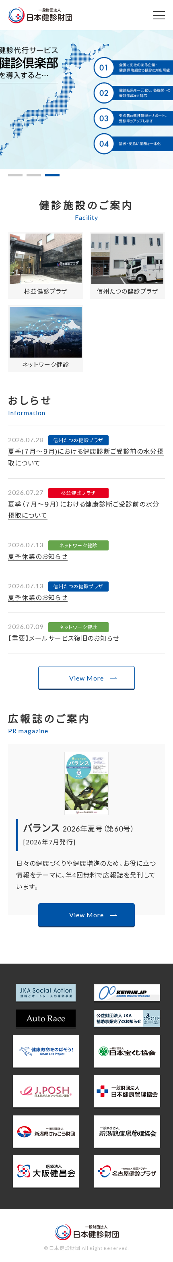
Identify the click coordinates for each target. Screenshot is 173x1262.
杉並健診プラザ (46, 291)
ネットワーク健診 (45, 364)
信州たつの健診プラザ (127, 291)
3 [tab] (52, 175)
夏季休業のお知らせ (38, 556)
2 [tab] (34, 175)
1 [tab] (15, 175)
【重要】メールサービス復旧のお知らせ (63, 638)
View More (86, 678)
